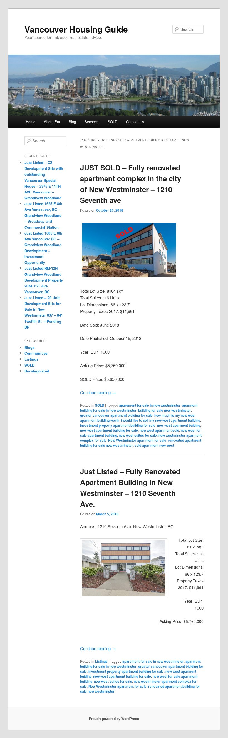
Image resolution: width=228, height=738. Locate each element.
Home (30, 121)
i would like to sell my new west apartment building (160, 420)
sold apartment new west (154, 445)
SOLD (112, 121)
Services (92, 121)
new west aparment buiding (178, 425)
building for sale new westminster (164, 410)
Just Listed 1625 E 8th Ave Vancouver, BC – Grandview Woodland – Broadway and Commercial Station (43, 215)
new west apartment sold (159, 430)
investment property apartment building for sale (117, 425)
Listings (101, 661)
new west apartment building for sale (109, 430)
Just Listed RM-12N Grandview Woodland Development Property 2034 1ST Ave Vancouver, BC (43, 279)
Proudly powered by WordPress (114, 718)
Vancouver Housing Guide (76, 29)
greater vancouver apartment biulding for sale (116, 415)
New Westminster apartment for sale (137, 440)
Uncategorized (36, 371)
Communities (36, 353)
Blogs (29, 347)
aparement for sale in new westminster (149, 405)
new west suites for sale (138, 435)
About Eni (52, 121)
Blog (72, 121)
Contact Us (135, 121)
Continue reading (98, 392)
